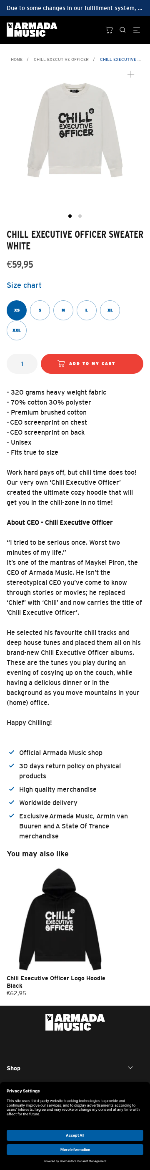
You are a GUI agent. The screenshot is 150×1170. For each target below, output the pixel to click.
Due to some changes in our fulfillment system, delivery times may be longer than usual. (75, 8)
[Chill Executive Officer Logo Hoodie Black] (59, 918)
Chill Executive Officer (61, 59)
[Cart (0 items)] (109, 30)
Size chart (24, 285)
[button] (70, 216)
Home (16, 59)
